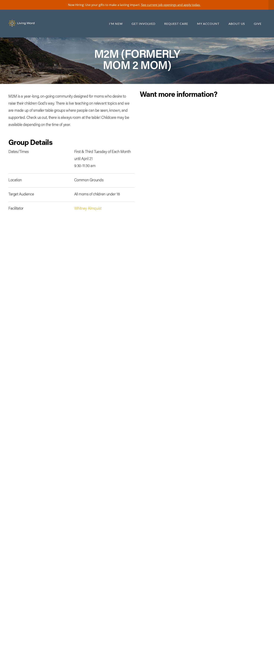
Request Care (176, 23)
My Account (208, 23)
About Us (237, 23)
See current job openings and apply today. (171, 5)
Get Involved (144, 23)
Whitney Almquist (88, 209)
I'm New (116, 23)
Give (258, 23)
